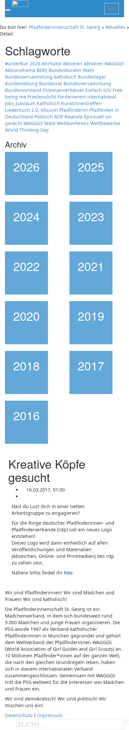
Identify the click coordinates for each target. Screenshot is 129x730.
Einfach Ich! (98, 90)
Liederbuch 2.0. (22, 110)
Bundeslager (92, 77)
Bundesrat (50, 83)
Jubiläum (25, 103)
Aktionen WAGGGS (104, 63)
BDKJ (42, 70)
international (101, 97)
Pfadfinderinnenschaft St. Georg (64, 27)
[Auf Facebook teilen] (23, 496)
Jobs (9, 103)
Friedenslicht (41, 97)
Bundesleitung (21, 83)
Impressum (50, 715)
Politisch (43, 116)
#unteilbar (16, 63)
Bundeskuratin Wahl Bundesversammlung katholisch (49, 73)
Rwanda (73, 116)
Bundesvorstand (23, 90)
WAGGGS (33, 123)
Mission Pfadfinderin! (64, 110)
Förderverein (72, 97)
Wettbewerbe (105, 123)
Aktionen (72, 63)
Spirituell (94, 116)
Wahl (50, 123)
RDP (58, 116)
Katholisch (48, 103)
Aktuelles (115, 27)
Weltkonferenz (73, 123)
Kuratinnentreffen (81, 103)
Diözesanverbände (63, 90)
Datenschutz (19, 715)
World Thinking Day (27, 130)
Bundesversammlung (87, 83)
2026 (35, 63)
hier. (69, 572)
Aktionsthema (20, 70)
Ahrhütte (52, 63)
